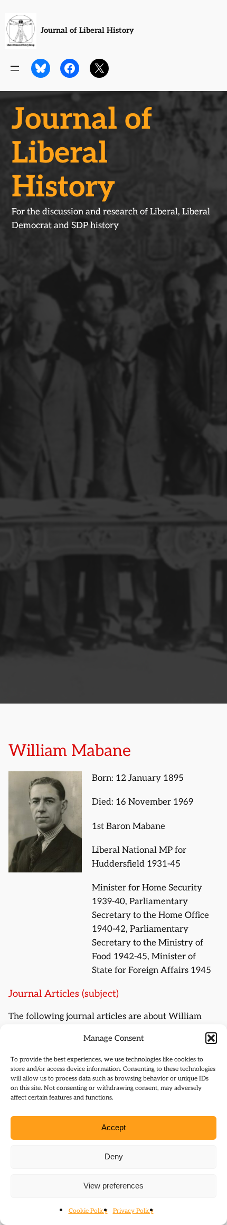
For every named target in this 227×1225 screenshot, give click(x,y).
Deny (114, 1156)
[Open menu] (14, 68)
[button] (211, 1038)
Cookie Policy (88, 1211)
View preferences (113, 1185)
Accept (113, 1127)
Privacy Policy (133, 1211)
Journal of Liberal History (87, 30)
